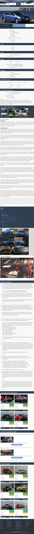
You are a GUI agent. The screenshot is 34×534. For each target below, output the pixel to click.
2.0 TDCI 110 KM (14, 219)
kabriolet (6, 226)
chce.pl (5, 1)
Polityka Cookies (22, 532)
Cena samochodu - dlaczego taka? (18, 523)
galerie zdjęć (23, 4)
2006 (2, 212)
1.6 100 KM (7, 216)
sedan (2, 223)
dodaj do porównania (19, 25)
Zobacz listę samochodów (17, 444)
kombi (2, 226)
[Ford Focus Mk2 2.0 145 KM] (4, 112)
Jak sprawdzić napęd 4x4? (19, 528)
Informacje (26, 532)
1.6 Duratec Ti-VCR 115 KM (13, 216)
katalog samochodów (18, 4)
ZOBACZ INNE (14, 446)
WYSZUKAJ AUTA (19, 446)
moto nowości (13, 4)
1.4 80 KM (3, 216)
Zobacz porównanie (6, 25)
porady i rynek (9, 4)
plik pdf (3, 303)
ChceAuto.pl (11, 532)
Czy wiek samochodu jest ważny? (19, 527)
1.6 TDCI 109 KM (4, 219)
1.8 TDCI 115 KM (9, 219)
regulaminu (18, 532)
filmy (28, 4)
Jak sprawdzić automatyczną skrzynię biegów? (18, 525)
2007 (4, 212)
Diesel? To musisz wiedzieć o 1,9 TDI (18, 521)
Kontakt (28, 532)
